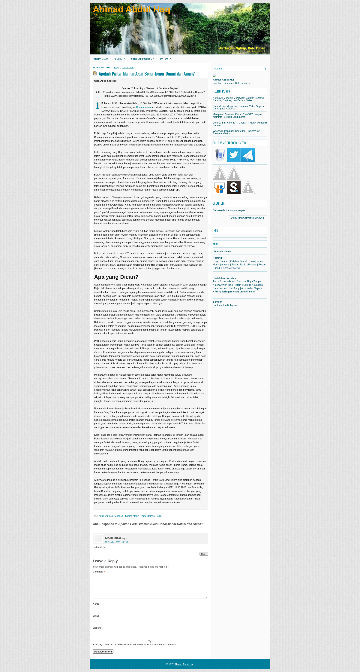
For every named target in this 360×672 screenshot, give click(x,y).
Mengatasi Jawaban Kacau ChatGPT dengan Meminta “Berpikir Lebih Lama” (237, 115)
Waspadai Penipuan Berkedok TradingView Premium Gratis (236, 132)
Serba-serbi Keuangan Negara (229, 210)
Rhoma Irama (143, 107)
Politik (159, 516)
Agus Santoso (106, 516)
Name (96, 604)
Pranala (252, 264)
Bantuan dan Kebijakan (225, 305)
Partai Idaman (147, 516)
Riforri (238, 284)
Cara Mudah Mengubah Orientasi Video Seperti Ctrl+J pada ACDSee (238, 107)
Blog (116, 67)
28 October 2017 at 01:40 (116, 542)
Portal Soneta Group (224, 281)
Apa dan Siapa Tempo (249, 281)
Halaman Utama (100, 58)
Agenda (225, 264)
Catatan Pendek (239, 261)
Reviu (243, 264)
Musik (216, 264)
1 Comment (128, 67)
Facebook (119, 516)
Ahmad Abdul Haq (131, 9)
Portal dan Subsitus (142, 58)
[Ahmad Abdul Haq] (214, 76)
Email (96, 616)
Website (97, 628)
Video (260, 261)
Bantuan (165, 58)
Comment (99, 571)
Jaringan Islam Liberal (235, 291)
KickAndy (234, 288)
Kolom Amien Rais (223, 284)
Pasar (235, 264)
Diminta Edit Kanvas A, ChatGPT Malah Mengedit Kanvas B (240, 124)
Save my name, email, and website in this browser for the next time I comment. (134, 644)
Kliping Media (132, 516)
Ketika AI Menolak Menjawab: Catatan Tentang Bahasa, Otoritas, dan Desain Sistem (238, 99)
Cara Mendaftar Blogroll (248, 218)
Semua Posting (231, 268)
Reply (203, 554)
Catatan (224, 261)
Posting (119, 58)
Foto (252, 261)
